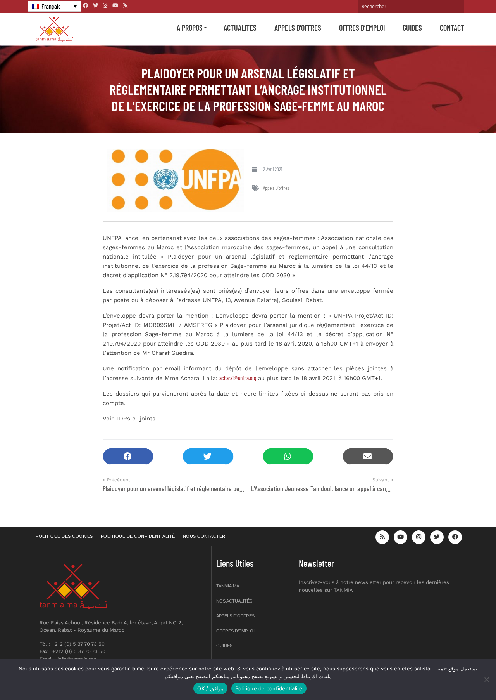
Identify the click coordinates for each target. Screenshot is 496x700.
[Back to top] (463, 675)
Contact (452, 27)
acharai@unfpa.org (237, 377)
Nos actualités (234, 601)
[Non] (486, 679)
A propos (190, 27)
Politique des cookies (64, 536)
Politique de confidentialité (138, 536)
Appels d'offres (276, 188)
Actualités (240, 27)
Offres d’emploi (362, 27)
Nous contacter (204, 536)
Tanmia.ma (227, 586)
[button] (128, 456)
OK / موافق (210, 688)
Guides (412, 27)
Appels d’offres (297, 27)
